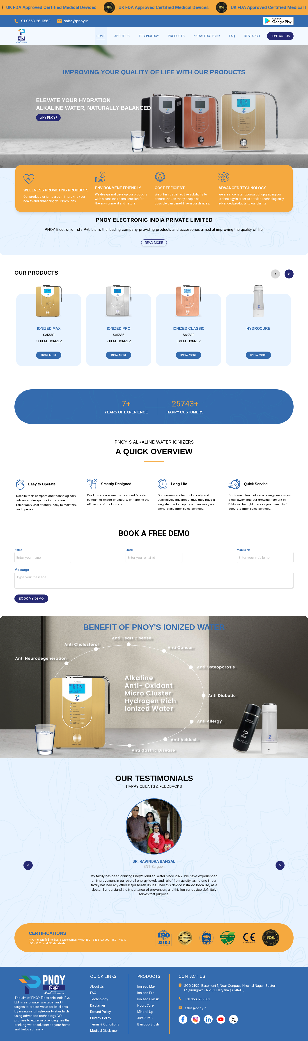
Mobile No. (244, 550)
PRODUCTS (176, 36)
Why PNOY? (48, 117)
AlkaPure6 (145, 1018)
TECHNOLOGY (149, 36)
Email (129, 550)
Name (18, 550)
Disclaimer (97, 1005)
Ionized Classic (148, 999)
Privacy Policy (100, 1018)
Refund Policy (100, 1012)
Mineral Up (145, 1012)
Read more (154, 243)
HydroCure (145, 1005)
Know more (49, 355)
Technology (99, 999)
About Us (122, 36)
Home (101, 36)
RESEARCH (252, 36)
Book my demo (31, 598)
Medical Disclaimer (104, 1030)
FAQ (232, 36)
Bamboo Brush (148, 1024)
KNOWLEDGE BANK (207, 36)
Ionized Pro (145, 993)
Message (21, 570)
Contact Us (280, 36)
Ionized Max (146, 986)
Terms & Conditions (104, 1024)
